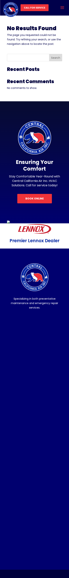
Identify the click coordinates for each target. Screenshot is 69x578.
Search (55, 58)
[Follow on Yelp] (51, 320)
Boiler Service (18, 464)
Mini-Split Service (20, 388)
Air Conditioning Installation (26, 354)
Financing (16, 507)
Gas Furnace (18, 451)
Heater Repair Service (23, 444)
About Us (15, 500)
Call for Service (34, 7)
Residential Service (21, 513)
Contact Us (17, 547)
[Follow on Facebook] (19, 320)
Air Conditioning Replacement (28, 374)
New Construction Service (25, 533)
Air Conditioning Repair (24, 368)
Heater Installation (21, 437)
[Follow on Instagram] (29, 320)
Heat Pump (17, 471)
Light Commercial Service (25, 527)
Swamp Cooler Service (24, 401)
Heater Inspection (21, 431)
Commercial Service (22, 520)
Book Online (34, 198)
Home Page (17, 493)
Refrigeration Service (23, 394)
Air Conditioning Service (24, 348)
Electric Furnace (19, 457)
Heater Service (19, 424)
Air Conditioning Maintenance (28, 361)
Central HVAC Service (23, 381)
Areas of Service (20, 540)
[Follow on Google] (40, 320)
